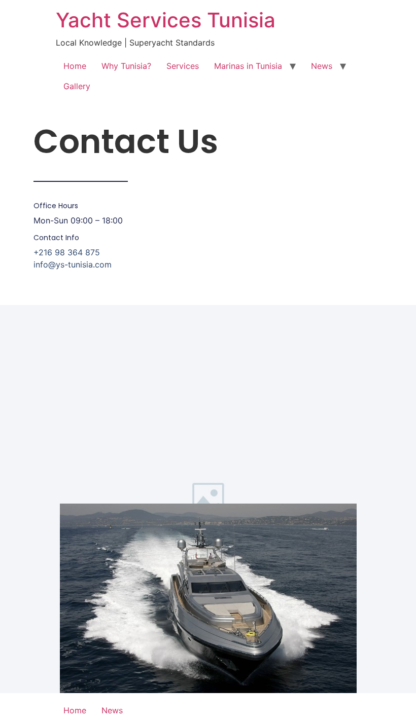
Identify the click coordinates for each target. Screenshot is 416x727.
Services (182, 66)
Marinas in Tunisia (248, 66)
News (321, 66)
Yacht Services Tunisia (165, 20)
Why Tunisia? (126, 66)
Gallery (76, 86)
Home (74, 66)
